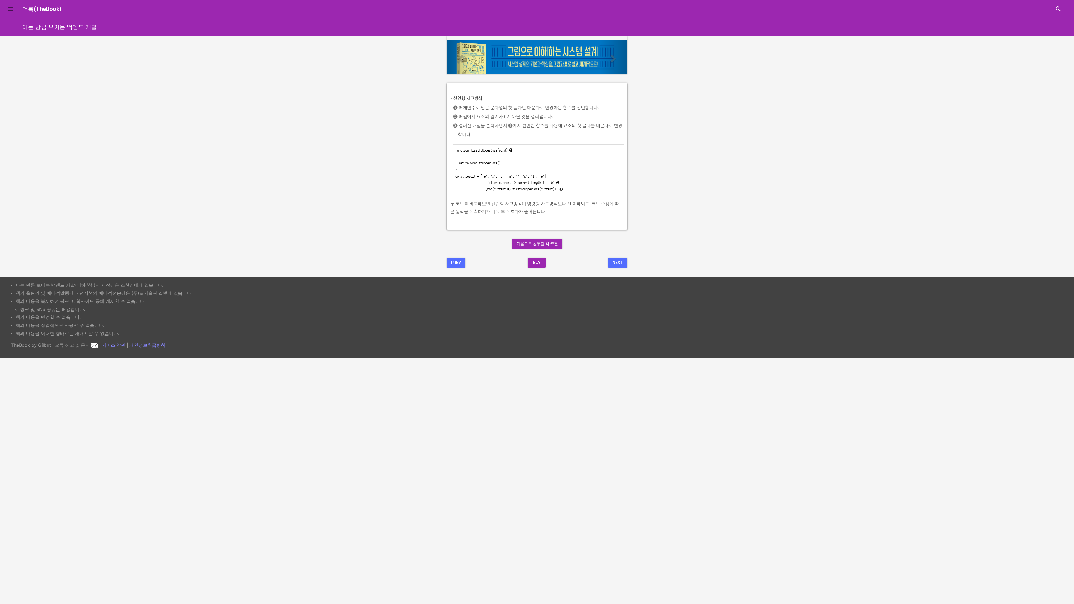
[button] (10, 9)
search (1058, 9)
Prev (456, 262)
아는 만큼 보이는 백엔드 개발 (59, 26)
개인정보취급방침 (147, 345)
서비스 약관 (113, 345)
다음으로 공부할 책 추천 (537, 243)
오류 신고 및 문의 (73, 345)
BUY (536, 262)
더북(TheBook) (42, 9)
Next (618, 262)
